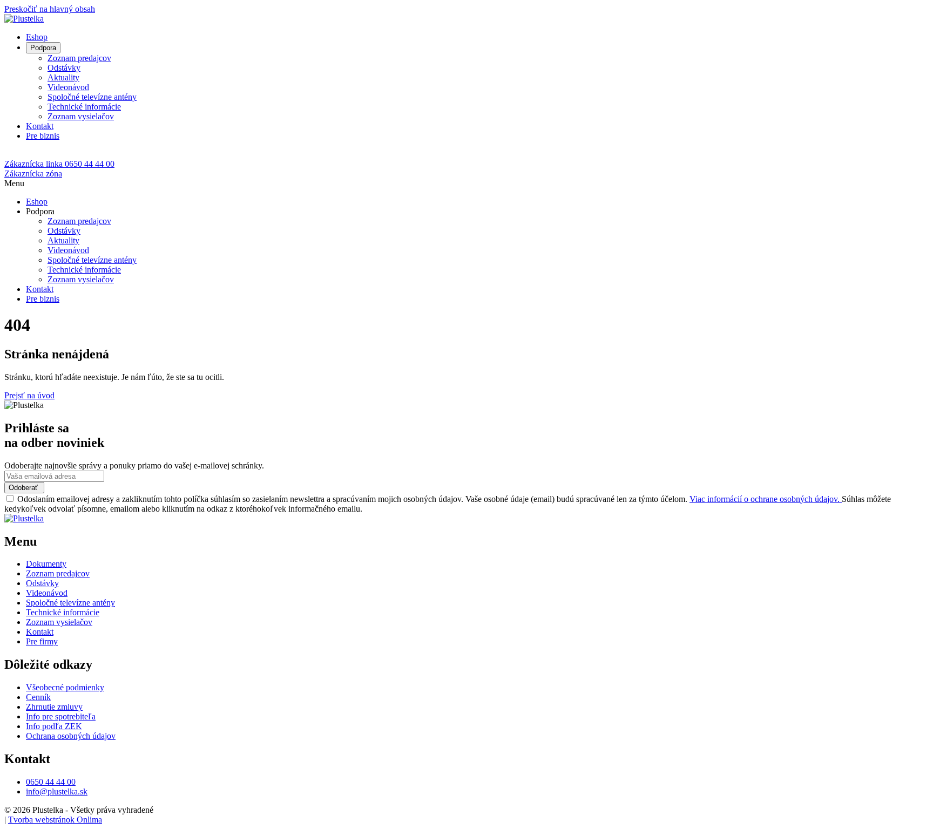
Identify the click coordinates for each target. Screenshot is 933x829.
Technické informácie (84, 106)
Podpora (43, 48)
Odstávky (64, 67)
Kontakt (39, 126)
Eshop (37, 37)
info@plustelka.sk (56, 791)
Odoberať (24, 488)
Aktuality (63, 77)
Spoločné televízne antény (92, 96)
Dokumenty (46, 563)
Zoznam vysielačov (81, 116)
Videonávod (68, 87)
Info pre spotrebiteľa (61, 716)
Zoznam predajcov (79, 58)
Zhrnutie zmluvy (54, 706)
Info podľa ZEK (54, 726)
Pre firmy (42, 641)
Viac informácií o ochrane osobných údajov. (765, 499)
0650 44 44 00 (51, 781)
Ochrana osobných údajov (71, 735)
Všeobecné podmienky (65, 687)
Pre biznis (42, 135)
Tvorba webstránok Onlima (55, 819)
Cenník (38, 697)
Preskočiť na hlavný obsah (49, 8)
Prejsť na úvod (29, 395)
